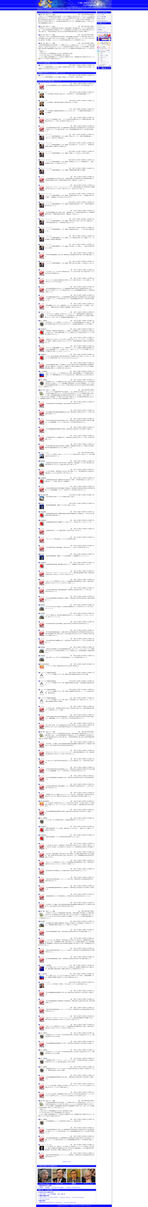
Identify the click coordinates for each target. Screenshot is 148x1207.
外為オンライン (103, 57)
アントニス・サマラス (44, 1199)
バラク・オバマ (42, 1197)
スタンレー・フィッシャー (46, 65)
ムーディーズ (59, 1202)
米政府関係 (42, 461)
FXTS (101, 58)
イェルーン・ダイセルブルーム (73, 1187)
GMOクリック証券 (104, 55)
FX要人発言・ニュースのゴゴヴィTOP (45, 9)
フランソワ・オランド (45, 312)
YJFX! (101, 53)
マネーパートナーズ (104, 62)
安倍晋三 (41, 1187)
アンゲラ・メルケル (53, 1197)
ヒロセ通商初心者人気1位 (103, 47)
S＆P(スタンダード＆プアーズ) (46, 1202)
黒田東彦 (100, 29)
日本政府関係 (43, 329)
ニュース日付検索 (52, 1193)
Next (69, 1161)
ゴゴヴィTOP (42, 1193)
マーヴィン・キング (102, 31)
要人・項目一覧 (61, 1193)
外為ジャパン (103, 60)
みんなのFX (102, 64)
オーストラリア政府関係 (45, 965)
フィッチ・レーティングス (70, 1202)
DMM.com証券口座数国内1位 (103, 43)
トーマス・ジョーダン (45, 982)
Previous (65, 1161)
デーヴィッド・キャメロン (46, 1144)
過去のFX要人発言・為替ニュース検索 (62, 9)
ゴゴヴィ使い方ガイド (103, 20)
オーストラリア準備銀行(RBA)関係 (48, 672)
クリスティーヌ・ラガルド (58, 1187)
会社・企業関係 (43, 320)
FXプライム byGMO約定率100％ (104, 50)
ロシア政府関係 (43, 371)
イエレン (100, 25)
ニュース (42, 83)
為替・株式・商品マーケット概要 (47, 14)
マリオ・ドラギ (43, 92)
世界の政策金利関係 (44, 664)
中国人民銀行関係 (44, 495)
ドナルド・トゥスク (44, 452)
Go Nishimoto (88, 1205)
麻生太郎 (42, 503)
